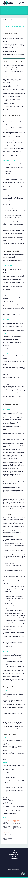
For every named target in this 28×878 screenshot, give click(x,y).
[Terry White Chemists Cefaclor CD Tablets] (8, 835)
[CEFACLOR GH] (8, 824)
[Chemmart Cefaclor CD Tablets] (18, 824)
